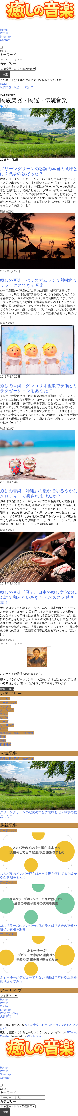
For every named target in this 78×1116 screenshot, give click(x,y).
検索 (5, 74)
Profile (4, 33)
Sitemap (5, 36)
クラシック (7, 710)
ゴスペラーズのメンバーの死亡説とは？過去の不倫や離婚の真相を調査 (38, 927)
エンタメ (5, 706)
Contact (5, 40)
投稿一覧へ (7, 689)
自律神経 (5, 744)
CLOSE (4, 51)
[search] (48, 644)
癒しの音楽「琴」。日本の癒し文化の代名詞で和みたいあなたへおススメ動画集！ (38, 597)
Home (4, 29)
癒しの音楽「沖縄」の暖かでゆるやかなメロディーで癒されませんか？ (39, 493)
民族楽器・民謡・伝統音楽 (17, 87)
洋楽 (3, 736)
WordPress (34, 1036)
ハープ (4, 721)
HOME (4, 83)
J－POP (5, 698)
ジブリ (4, 717)
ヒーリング (7, 725)
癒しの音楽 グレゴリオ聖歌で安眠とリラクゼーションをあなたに (39, 388)
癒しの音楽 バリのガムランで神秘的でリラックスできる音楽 (39, 283)
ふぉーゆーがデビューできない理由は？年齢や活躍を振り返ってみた (38, 979)
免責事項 (5, 1016)
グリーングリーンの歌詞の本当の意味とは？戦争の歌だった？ (39, 171)
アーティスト (8, 702)
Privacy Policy (9, 1013)
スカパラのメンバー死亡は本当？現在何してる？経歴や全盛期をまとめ (38, 876)
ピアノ (4, 729)
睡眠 (3, 740)
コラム (4, 714)
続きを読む (7, 211)
